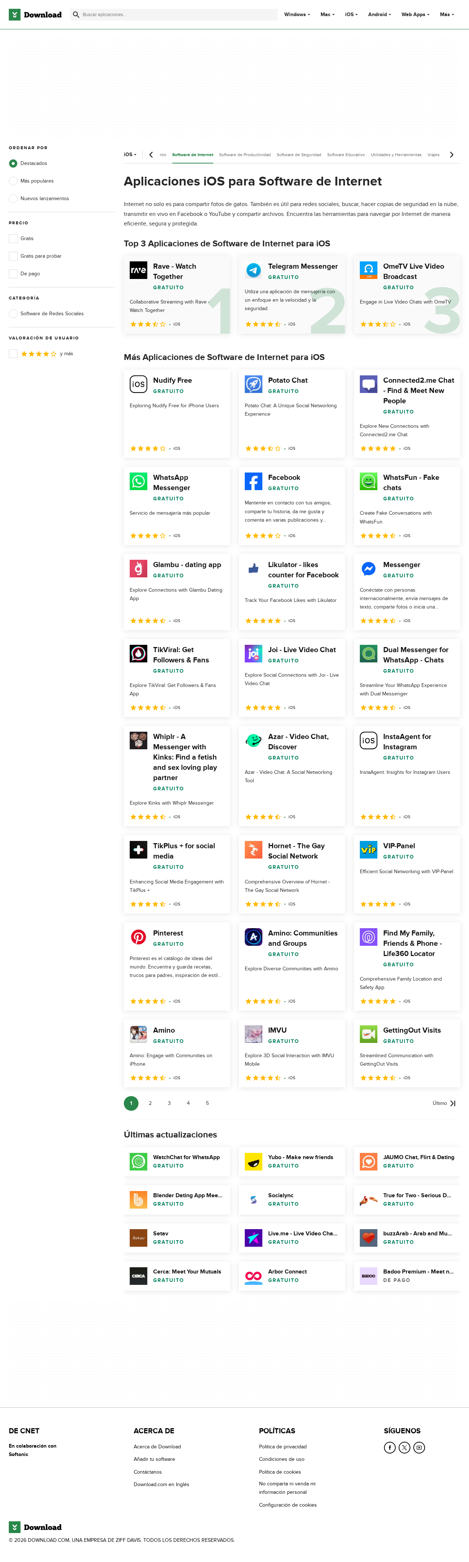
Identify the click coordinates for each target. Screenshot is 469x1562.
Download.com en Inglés (161, 1484)
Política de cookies (280, 1472)
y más (66, 353)
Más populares (37, 181)
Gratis (27, 238)
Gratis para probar (41, 256)
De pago (30, 274)
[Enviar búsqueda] (76, 15)
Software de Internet (192, 155)
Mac (325, 14)
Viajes (434, 154)
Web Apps (413, 14)
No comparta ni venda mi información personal (287, 1488)
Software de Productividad (245, 154)
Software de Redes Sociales (52, 313)
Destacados (34, 163)
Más (445, 14)
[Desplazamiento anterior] (151, 154)
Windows (295, 14)
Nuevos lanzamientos (45, 198)
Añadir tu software (154, 1459)
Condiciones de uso (281, 1459)
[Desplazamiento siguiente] (451, 154)
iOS (349, 14)
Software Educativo (346, 154)
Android (377, 14)
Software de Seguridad (299, 154)
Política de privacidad (283, 1447)
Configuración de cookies (288, 1505)
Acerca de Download (157, 1447)
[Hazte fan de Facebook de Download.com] (390, 1447)
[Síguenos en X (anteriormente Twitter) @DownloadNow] (404, 1447)
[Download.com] (35, 15)
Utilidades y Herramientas (396, 154)
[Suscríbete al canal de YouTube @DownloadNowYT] (419, 1447)
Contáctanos (148, 1472)
